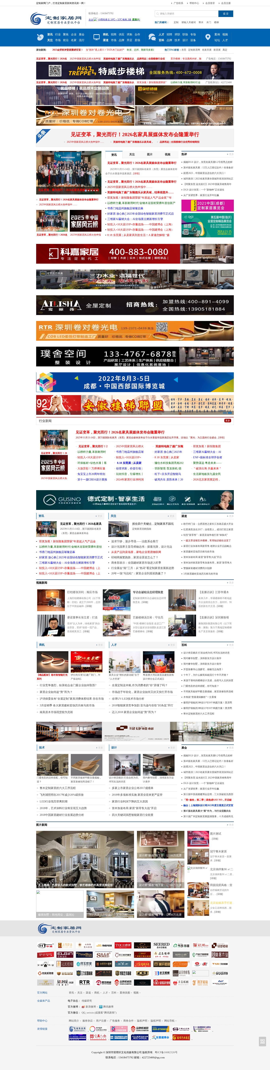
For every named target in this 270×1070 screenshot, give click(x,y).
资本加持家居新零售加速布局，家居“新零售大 (207, 562)
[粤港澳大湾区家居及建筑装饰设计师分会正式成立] (159, 662)
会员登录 (210, 3)
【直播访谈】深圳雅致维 (213, 617)
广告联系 (178, 3)
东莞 (183, 49)
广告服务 (115, 1020)
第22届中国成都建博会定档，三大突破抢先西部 (208, 794)
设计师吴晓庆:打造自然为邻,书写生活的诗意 (206, 652)
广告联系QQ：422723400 (219, 82)
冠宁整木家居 (218, 851)
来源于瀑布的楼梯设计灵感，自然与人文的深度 (208, 680)
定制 (176, 22)
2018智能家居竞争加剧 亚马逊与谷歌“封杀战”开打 (142, 705)
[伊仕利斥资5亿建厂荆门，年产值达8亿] (86, 662)
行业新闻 (45, 421)
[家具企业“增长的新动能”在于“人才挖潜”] (125, 662)
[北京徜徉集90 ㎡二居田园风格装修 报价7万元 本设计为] (198, 871)
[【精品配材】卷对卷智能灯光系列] (52, 662)
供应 (121, 34)
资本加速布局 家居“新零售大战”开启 (202, 557)
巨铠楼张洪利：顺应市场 (82, 592)
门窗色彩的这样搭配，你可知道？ (201, 686)
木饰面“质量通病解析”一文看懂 (199, 697)
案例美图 (125, 992)
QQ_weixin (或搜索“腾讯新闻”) (99, 1012)
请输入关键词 (188, 22)
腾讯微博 (108, 1006)
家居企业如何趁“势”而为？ (56, 692)
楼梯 (216, 22)
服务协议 (87, 1020)
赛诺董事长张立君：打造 (82, 617)
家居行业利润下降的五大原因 (130, 801)
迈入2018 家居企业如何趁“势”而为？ (134, 712)
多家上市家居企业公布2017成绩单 (132, 788)
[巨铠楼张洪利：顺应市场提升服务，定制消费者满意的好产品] (51, 610)
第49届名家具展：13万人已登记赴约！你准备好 (208, 167)
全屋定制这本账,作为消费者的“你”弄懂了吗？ (140, 685)
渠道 (88, 992)
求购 (129, 34)
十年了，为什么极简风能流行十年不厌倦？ (205, 675)
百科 (113, 992)
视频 (225, 34)
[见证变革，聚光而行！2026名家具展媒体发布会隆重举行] (52, 221)
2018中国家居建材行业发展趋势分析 (62, 814)
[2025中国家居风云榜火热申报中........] (85, 221)
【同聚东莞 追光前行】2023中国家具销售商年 (207, 184)
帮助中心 (194, 3)
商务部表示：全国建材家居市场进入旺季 (136, 562)
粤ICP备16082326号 (166, 1052)
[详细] (89, 606)
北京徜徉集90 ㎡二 (221, 869)
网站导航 (169, 1020)
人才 (105, 992)
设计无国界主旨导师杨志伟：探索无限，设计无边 (141, 546)
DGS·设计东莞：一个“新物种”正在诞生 (203, 189)
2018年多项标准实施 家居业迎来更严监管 (137, 794)
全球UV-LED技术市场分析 (128, 698)
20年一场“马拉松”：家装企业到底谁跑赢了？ (138, 573)
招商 (113, 34)
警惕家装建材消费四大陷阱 (197, 568)
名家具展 (206, 49)
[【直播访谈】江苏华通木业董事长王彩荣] (182, 610)
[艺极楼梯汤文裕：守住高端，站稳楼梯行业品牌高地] (116, 635)
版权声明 (142, 1020)
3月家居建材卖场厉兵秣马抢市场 (200, 573)
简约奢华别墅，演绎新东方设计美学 (202, 658)
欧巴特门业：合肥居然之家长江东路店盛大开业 (208, 524)
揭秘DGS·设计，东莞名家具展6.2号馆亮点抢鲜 (207, 162)
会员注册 (226, 3)
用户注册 (101, 1020)
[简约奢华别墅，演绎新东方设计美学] (159, 765)
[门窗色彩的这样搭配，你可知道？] (52, 765)
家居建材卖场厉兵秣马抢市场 (198, 551)
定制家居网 (194, 49)
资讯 (71, 992)
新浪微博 (91, 1006)
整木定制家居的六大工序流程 (198, 713)
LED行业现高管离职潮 (53, 801)
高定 (225, 49)
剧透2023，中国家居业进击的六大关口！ (204, 173)
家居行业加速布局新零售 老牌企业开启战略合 (207, 546)
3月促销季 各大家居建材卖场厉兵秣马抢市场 (67, 705)
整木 (201, 22)
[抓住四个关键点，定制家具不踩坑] (118, 536)
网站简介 (74, 1020)
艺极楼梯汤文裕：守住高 (148, 617)
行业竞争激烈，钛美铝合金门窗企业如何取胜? (68, 685)
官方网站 (42, 992)
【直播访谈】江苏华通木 (213, 592)
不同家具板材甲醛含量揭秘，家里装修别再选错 (208, 691)
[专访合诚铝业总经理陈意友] (116, 610)
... (150, 437)
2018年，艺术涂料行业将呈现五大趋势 (63, 808)
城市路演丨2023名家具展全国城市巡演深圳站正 (208, 178)
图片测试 (215, 833)
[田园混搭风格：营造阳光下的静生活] (198, 897)
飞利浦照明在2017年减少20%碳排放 (62, 794)
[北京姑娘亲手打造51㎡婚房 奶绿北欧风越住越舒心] (198, 915)
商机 (96, 992)
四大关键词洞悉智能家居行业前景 (132, 814)
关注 (79, 992)
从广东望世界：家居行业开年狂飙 (201, 195)
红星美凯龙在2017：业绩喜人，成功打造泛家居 (208, 529)
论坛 (217, 40)
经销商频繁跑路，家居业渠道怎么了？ (134, 557)
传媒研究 (87, 1000)
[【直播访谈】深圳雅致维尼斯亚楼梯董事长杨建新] (182, 635)
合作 (137, 34)
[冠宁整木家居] (198, 863)
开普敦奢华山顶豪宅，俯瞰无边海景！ (203, 669)
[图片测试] (198, 845)
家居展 (217, 49)
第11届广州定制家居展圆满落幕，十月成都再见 (208, 816)
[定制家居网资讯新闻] (60, 25)
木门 (208, 22)
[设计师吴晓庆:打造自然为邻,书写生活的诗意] (125, 765)
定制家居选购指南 (141, 528)
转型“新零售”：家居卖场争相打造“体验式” (205, 535)
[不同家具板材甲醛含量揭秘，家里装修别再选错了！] (86, 765)
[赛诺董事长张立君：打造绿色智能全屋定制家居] (51, 635)
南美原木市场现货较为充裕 (56, 712)
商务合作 (128, 1020)
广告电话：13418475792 (218, 58)
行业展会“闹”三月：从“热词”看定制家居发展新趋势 (142, 568)
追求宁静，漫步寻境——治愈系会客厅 (134, 541)
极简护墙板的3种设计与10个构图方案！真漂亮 (207, 702)
